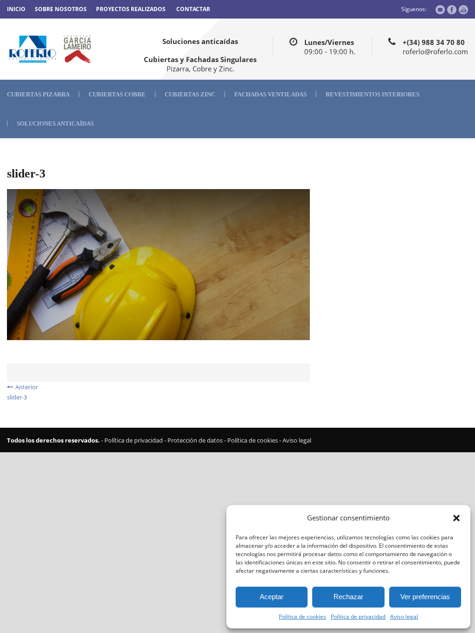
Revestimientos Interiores (372, 94)
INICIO (16, 9)
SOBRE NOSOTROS (61, 9)
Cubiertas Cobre (117, 94)
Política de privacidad (358, 616)
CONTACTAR (193, 9)
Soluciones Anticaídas (55, 123)
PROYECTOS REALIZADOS (131, 9)
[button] (456, 518)
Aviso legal (404, 616)
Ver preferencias (425, 597)
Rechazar (348, 597)
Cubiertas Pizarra (38, 94)
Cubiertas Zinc (190, 94)
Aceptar (271, 597)
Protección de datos (195, 440)
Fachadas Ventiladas (270, 94)
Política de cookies (302, 616)
